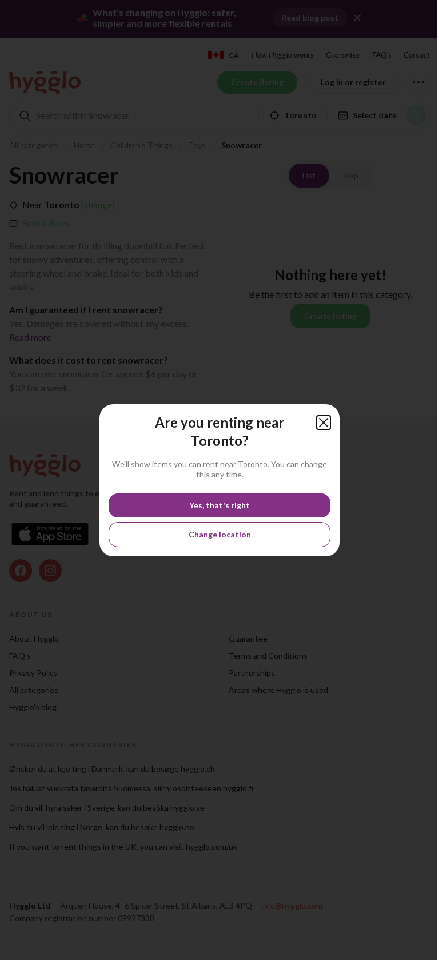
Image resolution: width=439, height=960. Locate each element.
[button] (323, 422)
